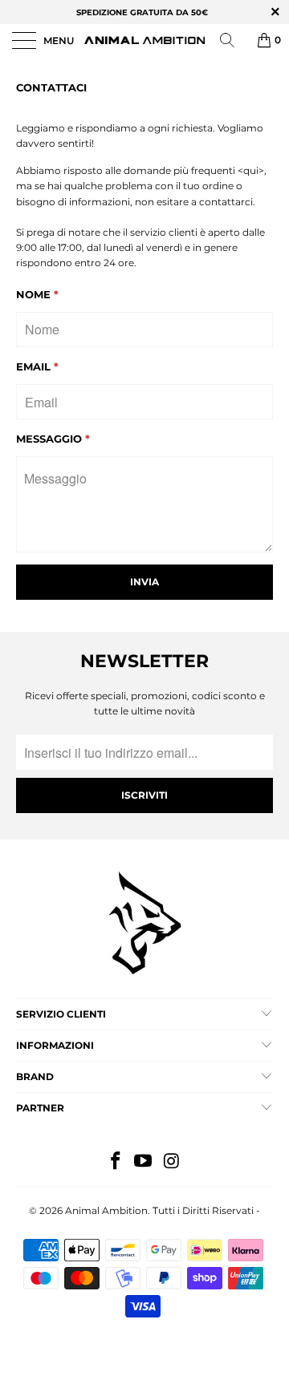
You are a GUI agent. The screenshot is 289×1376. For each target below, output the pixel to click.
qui (250, 170)
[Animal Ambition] (144, 40)
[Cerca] (232, 40)
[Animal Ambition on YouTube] (144, 1162)
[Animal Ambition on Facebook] (116, 1162)
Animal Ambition (106, 1210)
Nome (37, 294)
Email (37, 366)
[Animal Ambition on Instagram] (172, 1162)
